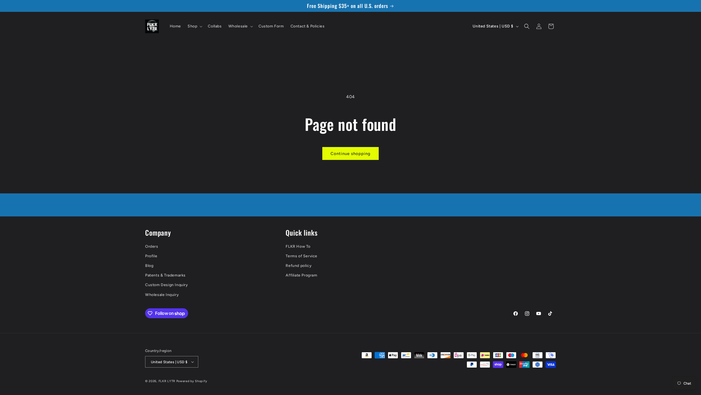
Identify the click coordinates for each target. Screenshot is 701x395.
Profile (151, 256)
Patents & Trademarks (165, 275)
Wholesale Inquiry (162, 294)
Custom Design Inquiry (166, 285)
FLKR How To (298, 246)
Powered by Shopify (191, 381)
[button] (194, 26)
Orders (151, 246)
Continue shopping (350, 153)
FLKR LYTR (167, 381)
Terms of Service (301, 256)
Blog (149, 265)
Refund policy (299, 265)
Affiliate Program (301, 275)
